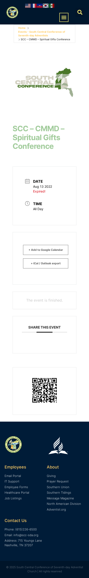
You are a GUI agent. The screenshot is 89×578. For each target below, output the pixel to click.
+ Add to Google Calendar (46, 250)
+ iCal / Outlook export (46, 263)
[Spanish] (52, 5)
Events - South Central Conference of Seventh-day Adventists (41, 33)
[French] (34, 5)
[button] (63, 17)
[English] (28, 5)
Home (22, 27)
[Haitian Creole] (40, 5)
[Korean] (46, 5)
